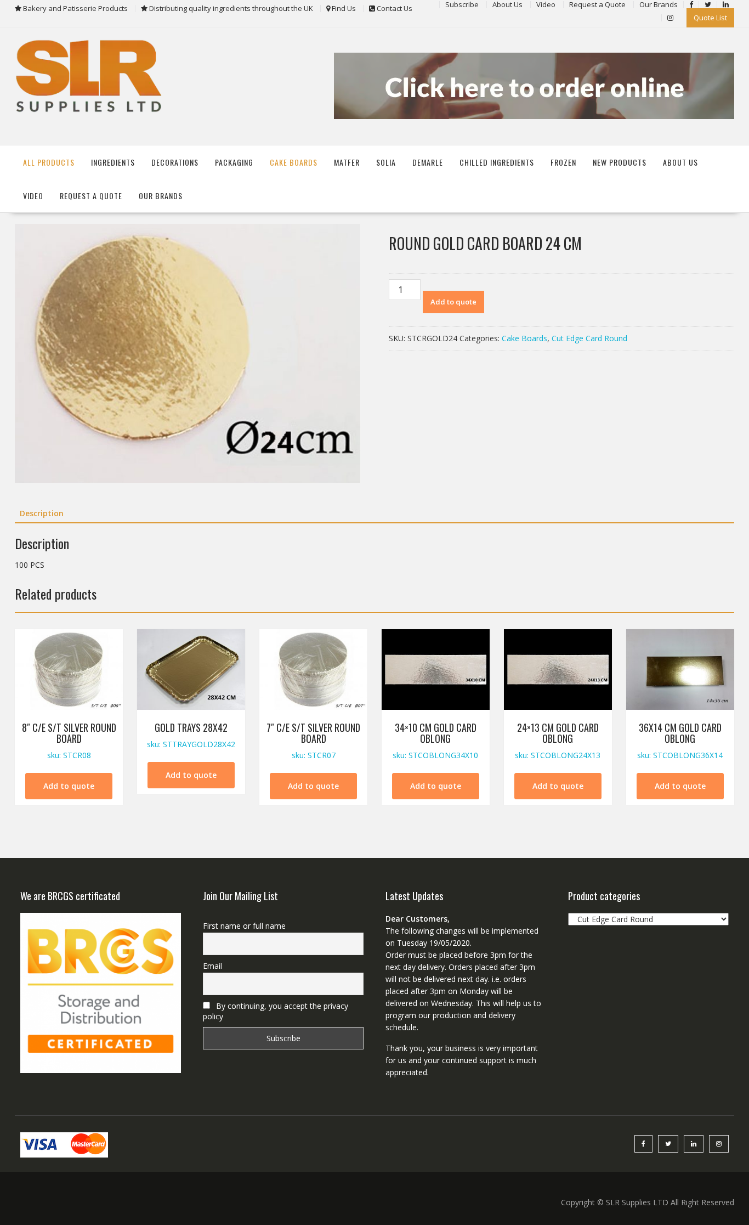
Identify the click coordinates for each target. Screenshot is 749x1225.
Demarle (427, 162)
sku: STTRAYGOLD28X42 (191, 734)
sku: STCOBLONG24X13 (557, 740)
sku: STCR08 (69, 740)
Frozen (563, 162)
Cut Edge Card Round (589, 338)
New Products (619, 162)
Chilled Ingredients (496, 162)
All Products (49, 162)
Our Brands (161, 195)
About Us (680, 162)
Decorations (174, 162)
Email (212, 966)
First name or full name (244, 926)
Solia (386, 162)
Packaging (234, 162)
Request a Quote (91, 195)
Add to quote (453, 302)
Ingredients (113, 162)
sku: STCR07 (313, 740)
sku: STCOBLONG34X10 (435, 740)
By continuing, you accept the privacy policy (275, 1011)
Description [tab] (42, 513)
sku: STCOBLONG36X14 (680, 740)
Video (33, 195)
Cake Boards (293, 162)
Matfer (347, 162)
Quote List (710, 17)
